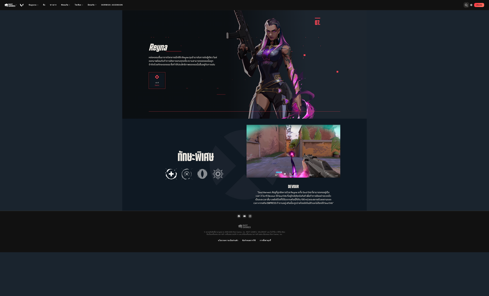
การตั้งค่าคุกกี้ (265, 240)
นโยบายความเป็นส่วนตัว (228, 240)
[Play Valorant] (21, 5)
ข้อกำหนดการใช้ (249, 240)
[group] (194, 174)
